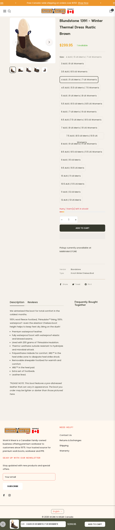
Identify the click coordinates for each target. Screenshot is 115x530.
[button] (82, 236)
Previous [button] (16, 42)
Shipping (64, 445)
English (56, 511)
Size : (81, 56)
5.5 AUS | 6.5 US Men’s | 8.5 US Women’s (81, 103)
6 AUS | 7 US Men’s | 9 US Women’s (78, 111)
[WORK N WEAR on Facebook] (4, 495)
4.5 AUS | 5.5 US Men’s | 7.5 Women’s (80, 87)
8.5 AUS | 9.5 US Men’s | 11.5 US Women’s (81, 151)
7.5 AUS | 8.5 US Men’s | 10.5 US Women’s (81, 136)
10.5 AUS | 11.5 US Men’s (72, 183)
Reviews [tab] (33, 302)
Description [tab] (17, 302)
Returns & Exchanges (70, 440)
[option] (32, 40)
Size (23, 524)
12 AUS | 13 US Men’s (71, 199)
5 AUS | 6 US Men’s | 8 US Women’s (79, 95)
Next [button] (49, 42)
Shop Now (78, 2)
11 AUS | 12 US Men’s (71, 191)
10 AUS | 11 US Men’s (71, 175)
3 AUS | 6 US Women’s (72, 63)
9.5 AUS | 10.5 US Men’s (72, 167)
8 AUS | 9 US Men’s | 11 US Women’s (79, 143)
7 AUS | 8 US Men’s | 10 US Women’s (79, 127)
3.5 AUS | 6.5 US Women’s (74, 71)
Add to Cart (95, 524)
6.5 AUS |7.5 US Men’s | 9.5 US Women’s (81, 119)
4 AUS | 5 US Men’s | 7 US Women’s (79, 79)
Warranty (64, 450)
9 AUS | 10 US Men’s (71, 159)
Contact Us (66, 435)
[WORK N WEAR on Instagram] (9, 495)
